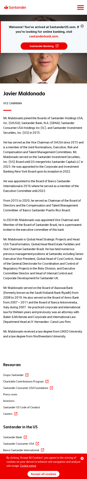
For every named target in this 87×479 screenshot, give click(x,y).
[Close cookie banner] (82, 458)
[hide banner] (82, 26)
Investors (9, 401)
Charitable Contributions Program (23, 381)
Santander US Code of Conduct (21, 407)
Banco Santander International (21, 450)
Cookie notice (28, 465)
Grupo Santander (13, 375)
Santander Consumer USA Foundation (25, 388)
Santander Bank (12, 437)
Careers (8, 414)
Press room (10, 394)
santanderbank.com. (44, 36)
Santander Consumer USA (18, 443)
